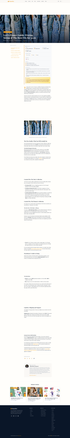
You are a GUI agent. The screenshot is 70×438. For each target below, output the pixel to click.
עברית (52, 430)
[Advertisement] (35, 8)
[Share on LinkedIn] (29, 358)
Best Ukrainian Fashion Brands (36, 248)
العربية (52, 411)
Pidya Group (19, 435)
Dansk (53, 424)
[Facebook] (14, 416)
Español (53, 417)
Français (53, 415)
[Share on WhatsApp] (32, 358)
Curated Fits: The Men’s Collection (15, 50)
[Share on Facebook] (25, 358)
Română (53, 423)
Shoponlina (11, 1)
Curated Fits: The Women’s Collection (16, 52)
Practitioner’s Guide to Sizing (14, 55)
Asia (32, 1)
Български (53, 427)
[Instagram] (16, 416)
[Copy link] (34, 358)
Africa (35, 1)
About (46, 1)
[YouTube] (18, 416)
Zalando (40, 158)
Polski (52, 421)
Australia (42, 1)
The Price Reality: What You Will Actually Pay (15, 48)
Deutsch (53, 414)
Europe (26, 1)
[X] (11, 416)
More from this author (32, 375)
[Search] (58, 1)
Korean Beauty (43, 411)
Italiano (53, 418)
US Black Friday (43, 414)
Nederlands (53, 420)
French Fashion (43, 415)
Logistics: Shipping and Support (15, 57)
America (29, 1)
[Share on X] (27, 358)
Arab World (38, 1)
